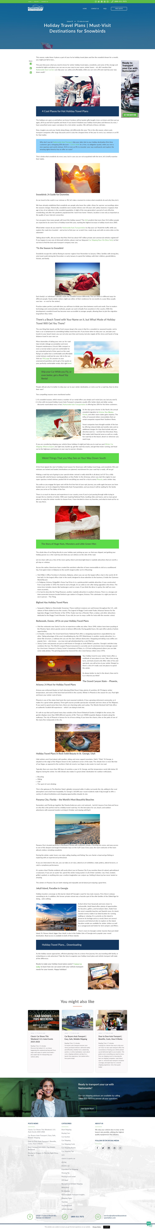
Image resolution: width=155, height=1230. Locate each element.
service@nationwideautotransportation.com (115, 1217)
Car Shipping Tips (68, 1151)
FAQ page (45, 358)
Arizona (101, 412)
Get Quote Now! (87, 1109)
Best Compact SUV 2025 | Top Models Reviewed (41, 1148)
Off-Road (65, 1180)
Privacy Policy (97, 1227)
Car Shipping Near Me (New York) (101, 240)
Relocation (65, 1187)
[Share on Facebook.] (31, 64)
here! (70, 363)
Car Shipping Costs (68, 1144)
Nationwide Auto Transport (62, 142)
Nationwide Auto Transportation (73, 228)
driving (64, 1162)
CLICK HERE (74, 144)
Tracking (64, 1202)
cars (63, 1155)
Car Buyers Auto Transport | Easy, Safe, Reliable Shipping (42, 1137)
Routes (36, 1)
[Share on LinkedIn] (31, 72)
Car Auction (66, 1137)
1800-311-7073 (120, 1)
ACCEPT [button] (106, 1227)
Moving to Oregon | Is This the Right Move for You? (43, 1154)
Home (85, 8)
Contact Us (44, 1)
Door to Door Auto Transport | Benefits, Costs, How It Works (42, 1143)
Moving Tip (65, 1173)
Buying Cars (66, 1133)
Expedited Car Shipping (70, 1169)
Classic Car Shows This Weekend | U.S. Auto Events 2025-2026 (42, 1039)
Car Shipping (66, 1140)
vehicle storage (67, 1209)
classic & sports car (68, 1158)
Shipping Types (67, 1198)
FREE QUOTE (119, 8)
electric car (66, 1166)
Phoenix (100, 479)
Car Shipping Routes (69, 1148)
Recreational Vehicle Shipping (72, 1184)
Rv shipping (66, 1191)
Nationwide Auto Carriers (45, 70)
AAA (86, 220)
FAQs (104, 8)
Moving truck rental (69, 1176)
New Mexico (109, 412)
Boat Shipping (66, 1130)
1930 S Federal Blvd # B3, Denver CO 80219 (46, 1217)
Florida (85, 414)
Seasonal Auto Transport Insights (73, 1195)
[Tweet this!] (31, 68)
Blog (30, 1)
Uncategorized (67, 1205)
